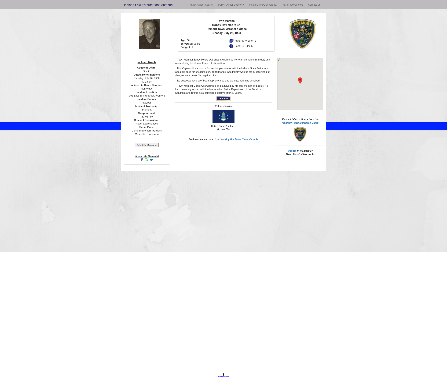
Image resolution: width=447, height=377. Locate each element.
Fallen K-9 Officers (293, 4)
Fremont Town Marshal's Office (300, 122)
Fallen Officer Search (201, 4)
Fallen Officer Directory (231, 4)
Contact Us (314, 4)
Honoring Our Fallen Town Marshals (238, 139)
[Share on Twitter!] (151, 160)
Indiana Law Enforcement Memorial (148, 4)
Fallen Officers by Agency (263, 4)
